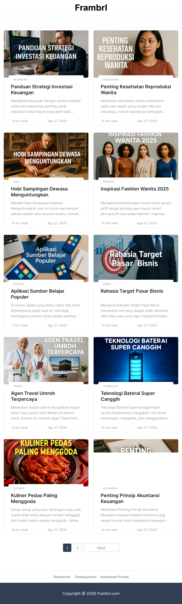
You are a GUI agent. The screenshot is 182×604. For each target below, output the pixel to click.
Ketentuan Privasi (114, 577)
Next (101, 547)
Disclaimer (62, 577)
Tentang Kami (85, 577)
